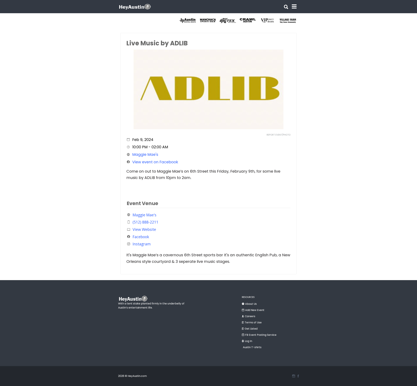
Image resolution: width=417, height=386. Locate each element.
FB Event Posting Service (260, 335)
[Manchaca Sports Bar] (210, 20)
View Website (144, 229)
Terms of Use (253, 322)
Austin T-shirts (252, 347)
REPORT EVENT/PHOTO (279, 134)
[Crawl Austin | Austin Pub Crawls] (250, 20)
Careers (250, 316)
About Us (251, 304)
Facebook (141, 236)
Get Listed (251, 329)
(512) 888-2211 (145, 222)
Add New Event (254, 310)
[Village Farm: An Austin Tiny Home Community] (290, 20)
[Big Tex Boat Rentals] (230, 20)
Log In (248, 341)
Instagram (142, 244)
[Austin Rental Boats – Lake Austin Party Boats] (190, 20)
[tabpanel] (290, 20)
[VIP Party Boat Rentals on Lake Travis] (270, 20)
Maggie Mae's (145, 154)
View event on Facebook (155, 161)
